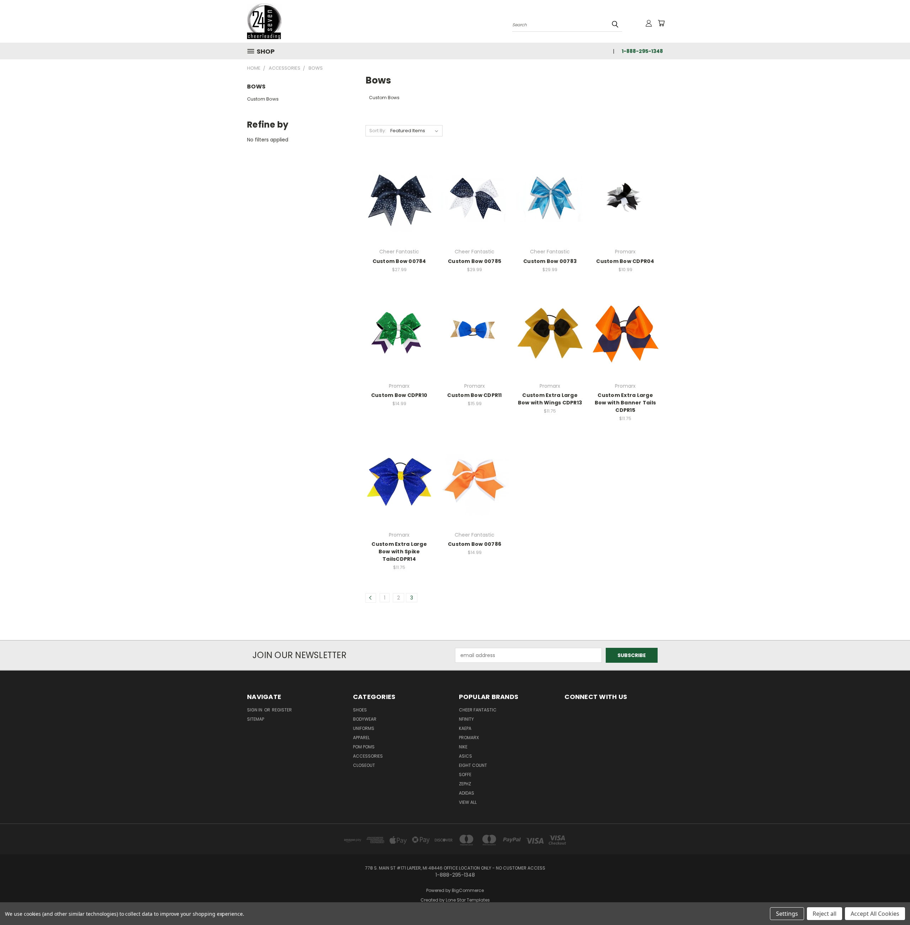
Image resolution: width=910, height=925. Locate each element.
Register (282, 710)
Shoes (360, 710)
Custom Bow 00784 (399, 261)
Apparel (361, 738)
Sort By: (377, 130)
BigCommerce (468, 890)
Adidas (466, 793)
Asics (465, 756)
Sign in (255, 710)
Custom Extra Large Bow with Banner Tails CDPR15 (625, 403)
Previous (891, 902)
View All (468, 802)
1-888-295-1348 (642, 51)
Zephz (465, 784)
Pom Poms (364, 747)
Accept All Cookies (875, 914)
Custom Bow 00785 (474, 261)
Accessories (368, 756)
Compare (396, 198)
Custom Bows (263, 99)
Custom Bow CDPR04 (625, 261)
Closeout (364, 765)
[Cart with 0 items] (661, 23)
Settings (787, 914)
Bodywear (364, 719)
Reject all (824, 914)
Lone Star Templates (468, 900)
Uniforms (363, 728)
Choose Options (399, 211)
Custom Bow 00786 (474, 544)
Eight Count (473, 765)
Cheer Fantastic (478, 710)
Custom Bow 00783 (550, 261)
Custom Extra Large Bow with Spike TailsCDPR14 (399, 552)
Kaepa (465, 728)
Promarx (469, 738)
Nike (463, 747)
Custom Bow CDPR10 (399, 395)
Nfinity (466, 719)
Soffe (465, 774)
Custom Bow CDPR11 (474, 395)
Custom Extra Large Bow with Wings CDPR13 (550, 399)
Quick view (399, 184)
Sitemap (255, 719)
